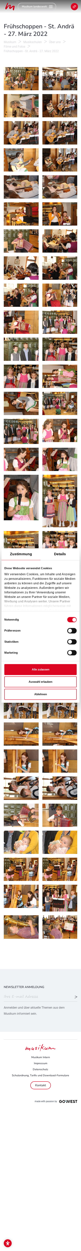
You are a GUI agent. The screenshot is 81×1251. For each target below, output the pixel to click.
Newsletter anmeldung (24, 987)
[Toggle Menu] (74, 6)
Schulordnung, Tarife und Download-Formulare (40, 1075)
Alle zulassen (40, 669)
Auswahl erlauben (40, 681)
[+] (21, 78)
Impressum (40, 1063)
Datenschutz (40, 1069)
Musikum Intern (40, 1057)
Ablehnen (40, 694)
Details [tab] (60, 554)
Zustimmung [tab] (21, 554)
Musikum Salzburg (10, 6)
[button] (8, 1243)
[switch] (72, 630)
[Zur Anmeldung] (76, 997)
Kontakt (40, 1085)
